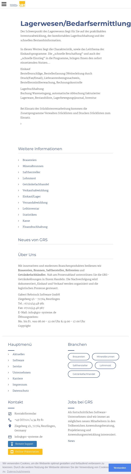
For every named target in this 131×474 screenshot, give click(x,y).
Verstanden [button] (120, 467)
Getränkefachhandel (36, 184)
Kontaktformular (25, 414)
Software (18, 360)
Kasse (26, 221)
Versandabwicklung (35, 203)
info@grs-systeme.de (28, 437)
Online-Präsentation (27, 452)
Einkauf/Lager (32, 197)
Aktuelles (19, 354)
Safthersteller (31, 172)
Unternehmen (22, 373)
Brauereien (30, 160)
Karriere (18, 379)
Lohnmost (29, 178)
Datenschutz (21, 391)
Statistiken (30, 215)
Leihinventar (31, 209)
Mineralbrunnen (33, 166)
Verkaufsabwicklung (35, 190)
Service (17, 366)
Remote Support (24, 444)
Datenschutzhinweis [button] (18, 471)
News (71, 441)
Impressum (20, 385)
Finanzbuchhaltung (35, 227)
